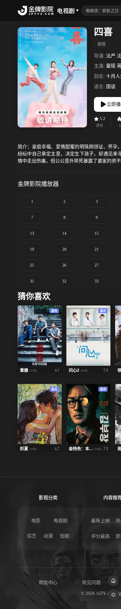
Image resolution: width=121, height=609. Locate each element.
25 (32, 265)
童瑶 (110, 65)
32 (64, 281)
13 (32, 233)
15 (97, 233)
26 (64, 265)
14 (64, 233)
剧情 (102, 44)
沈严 (110, 55)
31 (32, 281)
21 (97, 249)
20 (64, 249)
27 (97, 265)
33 (97, 281)
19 (32, 249)
